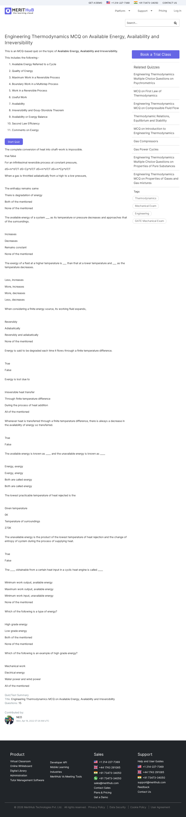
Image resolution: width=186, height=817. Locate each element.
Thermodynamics (145, 198)
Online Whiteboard (21, 765)
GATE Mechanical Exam (149, 221)
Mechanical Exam (145, 206)
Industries (56, 771)
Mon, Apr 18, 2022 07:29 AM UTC (32, 721)
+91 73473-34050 (148, 2)
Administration (18, 775)
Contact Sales (102, 787)
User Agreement (160, 807)
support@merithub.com (152, 782)
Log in (177, 10)
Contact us (170, 2)
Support (145, 11)
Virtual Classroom (20, 761)
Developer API (58, 762)
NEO (19, 717)
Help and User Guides (150, 761)
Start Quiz (14, 141)
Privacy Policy (97, 807)
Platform (122, 11)
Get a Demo (95, 2)
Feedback (143, 787)
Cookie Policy (138, 807)
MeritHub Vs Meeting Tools (66, 776)
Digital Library (18, 770)
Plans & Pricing (103, 792)
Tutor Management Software (27, 780)
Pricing (163, 10)
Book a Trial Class (155, 54)
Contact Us (144, 791)
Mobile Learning (59, 767)
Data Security (118, 807)
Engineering (142, 213)
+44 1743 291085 (109, 767)
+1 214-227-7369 (120, 2)
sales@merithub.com (106, 783)
